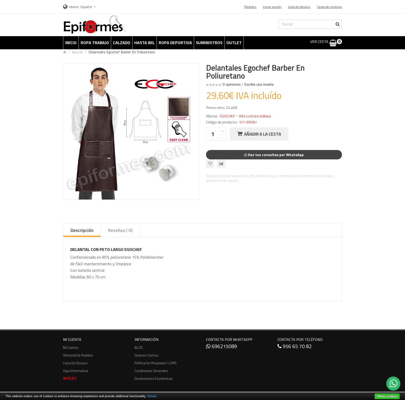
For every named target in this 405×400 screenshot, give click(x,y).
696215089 (223, 346)
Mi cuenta (70, 347)
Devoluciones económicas (154, 378)
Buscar (77, 52)
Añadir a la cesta (262, 134)
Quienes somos (146, 355)
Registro (250, 6)
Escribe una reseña (259, 84)
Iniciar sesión (272, 6)
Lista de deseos (75, 363)
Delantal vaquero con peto (237, 175)
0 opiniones (232, 84)
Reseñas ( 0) (120, 230)
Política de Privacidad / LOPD (155, 363)
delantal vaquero (267, 175)
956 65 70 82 (296, 346)
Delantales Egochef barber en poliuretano (122, 52)
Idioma (74, 6)
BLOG (139, 347)
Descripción (82, 230)
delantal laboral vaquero (317, 175)
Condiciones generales (151, 370)
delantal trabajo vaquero (222, 180)
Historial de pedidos (78, 355)
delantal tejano (290, 175)
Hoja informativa (75, 370)
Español (87, 6)
